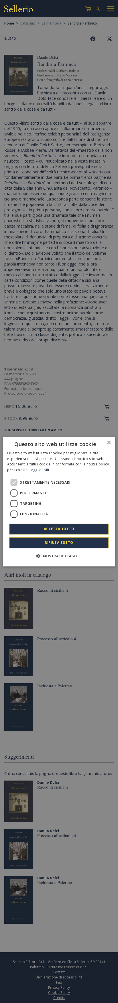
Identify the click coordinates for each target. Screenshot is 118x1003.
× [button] (109, 443)
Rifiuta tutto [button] (59, 542)
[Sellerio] (18, 9)
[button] (58, 555)
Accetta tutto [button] (59, 528)
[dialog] (59, 502)
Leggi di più (39, 469)
